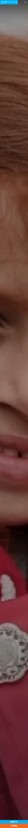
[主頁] (9, 2)
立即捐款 (14, 826)
